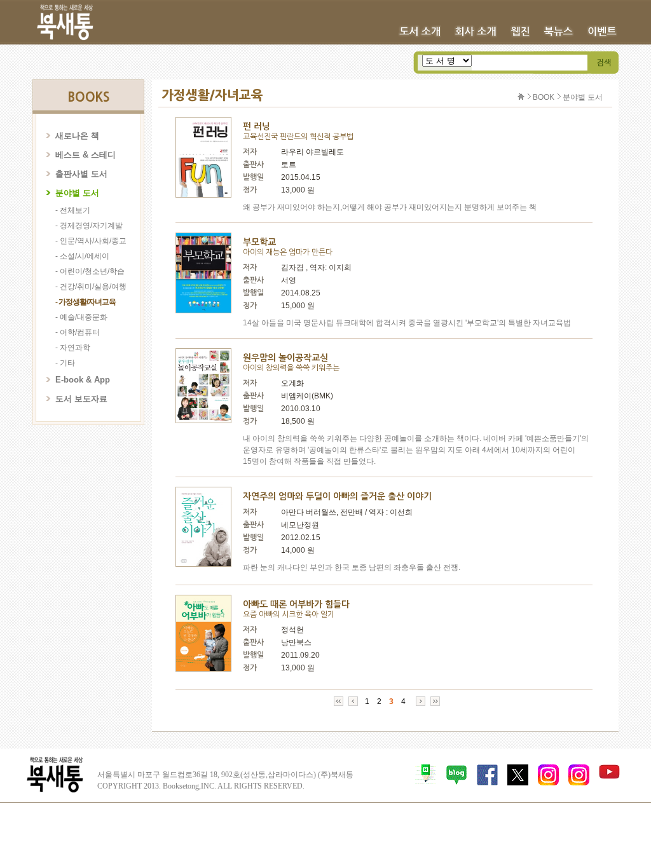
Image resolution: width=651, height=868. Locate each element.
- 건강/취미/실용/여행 (91, 286)
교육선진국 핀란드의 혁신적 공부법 (298, 136)
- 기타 (65, 362)
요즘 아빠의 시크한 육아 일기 (288, 614)
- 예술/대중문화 (81, 317)
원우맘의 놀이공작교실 (285, 357)
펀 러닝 (256, 126)
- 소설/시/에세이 (82, 256)
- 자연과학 (72, 347)
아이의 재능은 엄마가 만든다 (287, 252)
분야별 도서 (77, 193)
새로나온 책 (77, 135)
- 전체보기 (72, 210)
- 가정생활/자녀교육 (85, 301)
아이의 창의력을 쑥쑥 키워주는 (291, 368)
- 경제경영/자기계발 (89, 225)
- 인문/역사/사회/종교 (91, 240)
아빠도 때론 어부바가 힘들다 (296, 604)
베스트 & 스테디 (85, 154)
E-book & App (82, 379)
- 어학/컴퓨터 (77, 332)
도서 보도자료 (81, 398)
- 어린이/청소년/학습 (90, 271)
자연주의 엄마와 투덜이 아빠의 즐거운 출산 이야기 (337, 496)
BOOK (543, 97)
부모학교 (259, 242)
